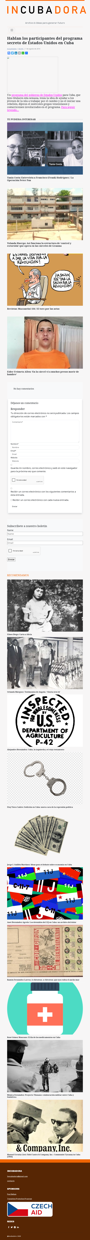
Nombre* (15, 444)
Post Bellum (11, 1194)
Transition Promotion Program (19, 1199)
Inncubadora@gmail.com (17, 1176)
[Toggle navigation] (12, 30)
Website (14, 457)
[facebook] (8, 1227)
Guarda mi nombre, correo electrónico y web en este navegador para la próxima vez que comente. (44, 470)
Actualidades (12, 49)
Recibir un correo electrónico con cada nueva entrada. (41, 499)
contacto (10, 1181)
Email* (13, 451)
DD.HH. (21, 49)
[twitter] (11, 1227)
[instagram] (14, 1227)
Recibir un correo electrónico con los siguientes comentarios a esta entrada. (43, 493)
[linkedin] (17, 1227)
